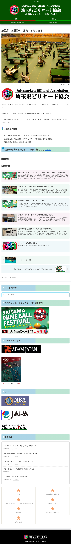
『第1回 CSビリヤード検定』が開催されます (18, 461)
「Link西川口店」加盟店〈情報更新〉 (15, 476)
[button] (67, 295)
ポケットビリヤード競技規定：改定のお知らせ (18, 469)
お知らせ (6, 159)
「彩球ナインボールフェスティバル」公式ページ (19, 446)
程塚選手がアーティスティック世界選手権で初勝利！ (21, 453)
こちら (48, 149)
